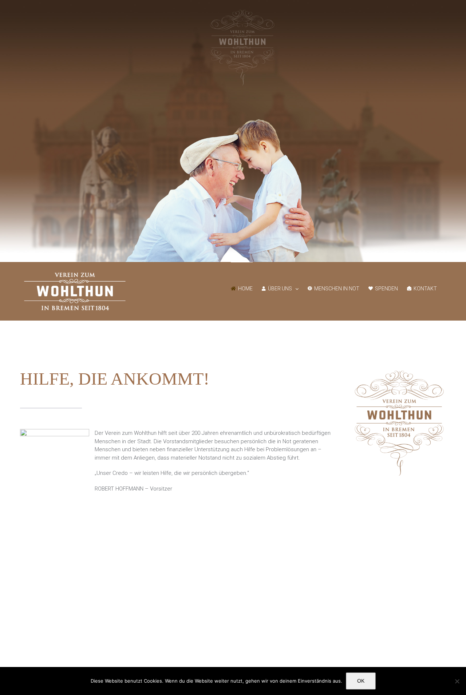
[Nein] (457, 681)
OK (360, 681)
